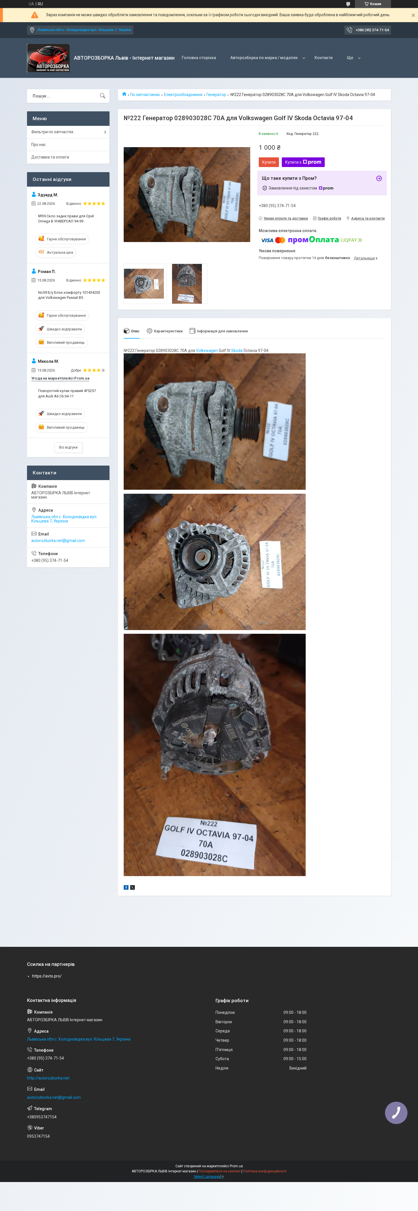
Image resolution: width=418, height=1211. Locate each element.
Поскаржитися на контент (220, 1171)
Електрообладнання (183, 94)
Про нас (38, 144)
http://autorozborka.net (48, 1078)
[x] (132, 888)
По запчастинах (145, 94)
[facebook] (126, 888)
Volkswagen (207, 350)
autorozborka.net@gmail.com (58, 540)
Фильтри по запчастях (52, 132)
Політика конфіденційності (265, 1171)
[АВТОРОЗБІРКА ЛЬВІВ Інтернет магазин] (48, 58)
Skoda (237, 350)
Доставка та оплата (50, 157)
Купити (269, 162)
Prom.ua (236, 1166)
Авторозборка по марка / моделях (264, 57)
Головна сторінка (199, 57)
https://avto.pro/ (47, 976)
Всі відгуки (68, 447)
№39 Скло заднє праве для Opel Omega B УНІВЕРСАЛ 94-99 (66, 218)
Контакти (323, 57)
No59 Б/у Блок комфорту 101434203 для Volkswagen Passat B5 (69, 295)
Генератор (216, 94)
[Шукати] (102, 96)
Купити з (293, 162)
